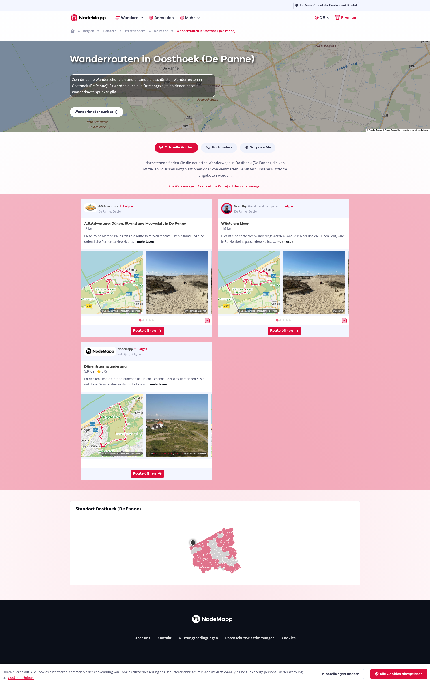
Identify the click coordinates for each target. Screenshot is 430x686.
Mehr (190, 17)
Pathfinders (222, 147)
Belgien (88, 31)
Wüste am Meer (235, 223)
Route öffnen (144, 330)
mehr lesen (145, 241)
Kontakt (164, 637)
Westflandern (135, 31)
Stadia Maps (375, 130)
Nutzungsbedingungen (198, 637)
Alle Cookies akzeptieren (401, 673)
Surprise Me (260, 147)
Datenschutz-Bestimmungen (250, 637)
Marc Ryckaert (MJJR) (163, 453)
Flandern (109, 31)
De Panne (161, 31)
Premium (349, 17)
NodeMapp (423, 130)
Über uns (142, 637)
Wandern (129, 17)
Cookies (289, 637)
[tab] (140, 320)
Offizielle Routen (179, 147)
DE (322, 17)
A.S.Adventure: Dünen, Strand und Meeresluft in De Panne (135, 223)
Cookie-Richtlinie (21, 677)
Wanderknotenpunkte (94, 111)
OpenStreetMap (393, 130)
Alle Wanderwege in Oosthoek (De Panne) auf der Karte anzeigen (215, 186)
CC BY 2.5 (178, 453)
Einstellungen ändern (340, 673)
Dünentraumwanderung (105, 366)
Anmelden (164, 17)
